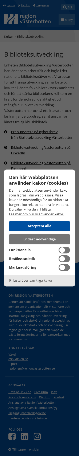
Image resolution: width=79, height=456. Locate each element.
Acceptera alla (39, 226)
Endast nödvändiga (39, 239)
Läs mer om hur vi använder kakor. (36, 214)
